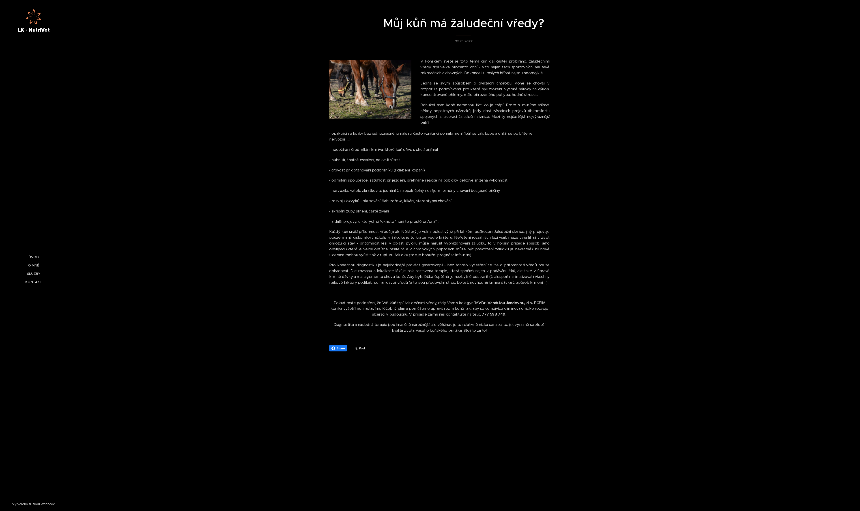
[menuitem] (33, 257)
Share (340, 348)
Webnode (48, 504)
